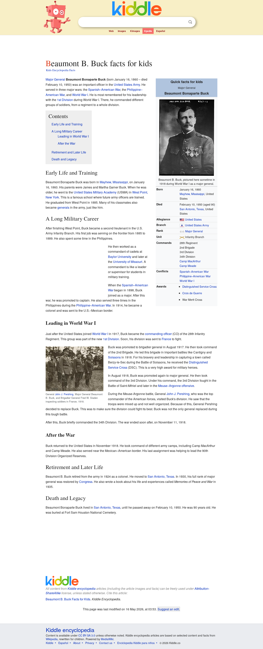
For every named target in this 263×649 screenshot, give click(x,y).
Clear (182, 22)
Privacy (89, 643)
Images (122, 31)
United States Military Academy (95, 192)
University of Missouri (127, 261)
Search (190, 22)
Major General (194, 231)
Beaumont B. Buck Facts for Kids (68, 599)
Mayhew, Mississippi (192, 194)
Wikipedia (52, 639)
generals (63, 207)
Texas (200, 209)
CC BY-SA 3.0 (86, 635)
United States (193, 219)
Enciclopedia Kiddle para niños (136, 643)
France (166, 339)
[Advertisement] (131, 46)
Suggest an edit (168, 609)
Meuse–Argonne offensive (176, 385)
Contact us (105, 643)
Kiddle (49, 643)
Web (111, 31)
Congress (85, 481)
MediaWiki (107, 639)
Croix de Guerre (192, 293)
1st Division (65, 99)
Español (160, 31)
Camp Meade (188, 266)
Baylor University (119, 256)
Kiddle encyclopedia (81, 588)
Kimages (135, 31)
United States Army (197, 225)
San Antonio (187, 209)
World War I (187, 281)
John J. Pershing (64, 394)
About (76, 643)
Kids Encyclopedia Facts (60, 70)
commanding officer (158, 334)
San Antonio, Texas (161, 476)
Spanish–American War (194, 271)
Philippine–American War (195, 276)
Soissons (114, 357)
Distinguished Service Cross (199, 286)
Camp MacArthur (190, 261)
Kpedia (148, 31)
